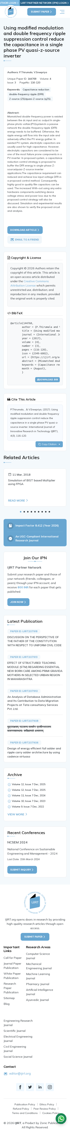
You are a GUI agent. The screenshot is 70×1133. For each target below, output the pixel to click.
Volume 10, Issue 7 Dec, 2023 (28, 801)
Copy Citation (50, 444)
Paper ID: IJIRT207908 (24, 720)
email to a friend (27, 239)
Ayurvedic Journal (37, 1000)
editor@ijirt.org (20, 1073)
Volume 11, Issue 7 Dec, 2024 (28, 795)
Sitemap (9, 998)
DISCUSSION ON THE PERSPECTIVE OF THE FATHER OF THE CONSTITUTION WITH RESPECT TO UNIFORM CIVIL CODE (34, 641)
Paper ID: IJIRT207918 (24, 631)
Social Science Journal (18, 1056)
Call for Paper (13, 958)
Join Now (16, 602)
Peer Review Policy (45, 1108)
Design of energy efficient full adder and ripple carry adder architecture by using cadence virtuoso (34, 752)
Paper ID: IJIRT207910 (24, 691)
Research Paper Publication (11, 988)
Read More (16, 500)
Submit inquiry (20, 869)
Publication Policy (25, 1104)
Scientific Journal (14, 1031)
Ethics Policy (47, 1104)
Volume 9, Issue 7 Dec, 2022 (28, 806)
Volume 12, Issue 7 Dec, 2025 (28, 784)
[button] (20, 511)
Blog (7, 1004)
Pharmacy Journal (37, 984)
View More (16, 814)
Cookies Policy (50, 1113)
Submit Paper (40, 11)
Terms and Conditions (25, 1113)
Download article (23, 230)
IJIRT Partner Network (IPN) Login (44, 2)
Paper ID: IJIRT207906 (24, 742)
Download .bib (48, 379)
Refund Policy (21, 1108)
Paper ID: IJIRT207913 (24, 657)
